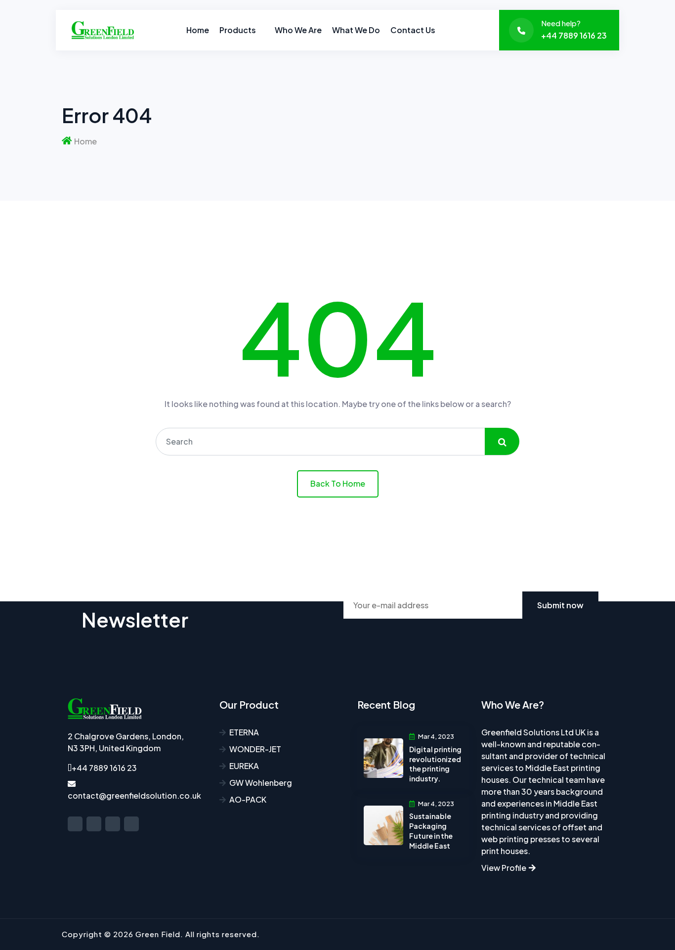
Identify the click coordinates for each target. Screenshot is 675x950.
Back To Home (337, 483)
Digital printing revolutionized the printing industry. (435, 764)
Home (197, 30)
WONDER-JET (255, 749)
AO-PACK (247, 799)
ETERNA (244, 732)
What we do (356, 30)
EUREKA (244, 766)
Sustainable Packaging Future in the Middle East (431, 831)
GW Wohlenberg (260, 782)
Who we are (298, 30)
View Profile (504, 867)
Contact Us (412, 30)
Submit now (560, 605)
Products (237, 30)
